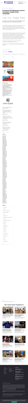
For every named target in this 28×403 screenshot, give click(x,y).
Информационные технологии (7, 217)
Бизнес (4, 209)
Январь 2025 (4, 152)
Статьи (4, 239)
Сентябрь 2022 (5, 176)
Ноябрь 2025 (4, 143)
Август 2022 (4, 177)
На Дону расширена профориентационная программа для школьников (7, 344)
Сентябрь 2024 (5, 155)
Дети (3, 49)
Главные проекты (5, 212)
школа (6, 49)
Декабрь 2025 (5, 142)
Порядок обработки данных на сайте (11, 388)
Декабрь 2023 (5, 163)
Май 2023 (4, 169)
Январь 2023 (4, 173)
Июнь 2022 (4, 179)
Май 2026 (4, 138)
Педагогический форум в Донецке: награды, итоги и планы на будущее (19, 315)
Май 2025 (4, 148)
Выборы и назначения (6, 210)
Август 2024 (4, 156)
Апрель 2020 (5, 201)
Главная (5, 367)
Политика (4, 231)
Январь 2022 (4, 183)
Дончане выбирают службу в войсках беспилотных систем (19, 344)
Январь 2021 (4, 194)
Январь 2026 (4, 141)
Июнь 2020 (4, 200)
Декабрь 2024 (5, 153)
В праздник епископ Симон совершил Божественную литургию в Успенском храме (7, 92)
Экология (9, 49)
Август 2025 (4, 146)
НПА (9, 367)
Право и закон (5, 233)
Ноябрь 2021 (4, 185)
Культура (4, 218)
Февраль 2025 (5, 151)
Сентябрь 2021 (5, 187)
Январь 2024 (4, 162)
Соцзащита (5, 236)
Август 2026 (4, 135)
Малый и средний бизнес (7, 220)
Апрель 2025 (4, 149)
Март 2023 (4, 171)
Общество (4, 228)
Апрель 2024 (4, 160)
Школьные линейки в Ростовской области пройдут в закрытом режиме (20, 330)
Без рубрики (5, 207)
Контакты (5, 373)
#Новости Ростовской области (7, 107)
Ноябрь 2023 (4, 164)
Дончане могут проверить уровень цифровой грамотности (7, 123)
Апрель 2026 (4, 139)
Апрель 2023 (4, 170)
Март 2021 (4, 192)
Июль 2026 (4, 136)
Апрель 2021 (4, 191)
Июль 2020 (4, 199)
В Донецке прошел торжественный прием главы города (7, 95)
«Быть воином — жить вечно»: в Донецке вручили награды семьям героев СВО (20, 359)
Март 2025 (4, 150)
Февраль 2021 (5, 193)
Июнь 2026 (4, 137)
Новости (4, 223)
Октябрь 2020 (5, 196)
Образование (5, 225)
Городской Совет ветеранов (11, 371)
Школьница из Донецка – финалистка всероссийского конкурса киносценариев (7, 330)
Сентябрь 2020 (5, 197)
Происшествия (5, 234)
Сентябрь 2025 (5, 145)
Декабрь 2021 (5, 184)
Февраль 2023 (5, 172)
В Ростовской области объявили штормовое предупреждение (6, 128)
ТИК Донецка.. (5, 241)
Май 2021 (4, 190)
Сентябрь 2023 (5, 166)
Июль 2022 (4, 178)
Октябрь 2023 (5, 165)
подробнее (23, 400)
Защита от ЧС (5, 215)
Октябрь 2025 (5, 144)
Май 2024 (4, 159)
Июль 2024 (4, 157)
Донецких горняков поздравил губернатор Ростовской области (8, 315)
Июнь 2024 (4, 158)
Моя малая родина (10, 369)
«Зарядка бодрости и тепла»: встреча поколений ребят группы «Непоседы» (8, 88)
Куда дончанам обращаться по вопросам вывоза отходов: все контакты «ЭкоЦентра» (7, 85)
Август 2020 (4, 198)
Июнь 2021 (4, 189)
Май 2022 (4, 180)
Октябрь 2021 (5, 186)
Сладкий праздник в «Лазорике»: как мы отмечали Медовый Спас (7, 359)
